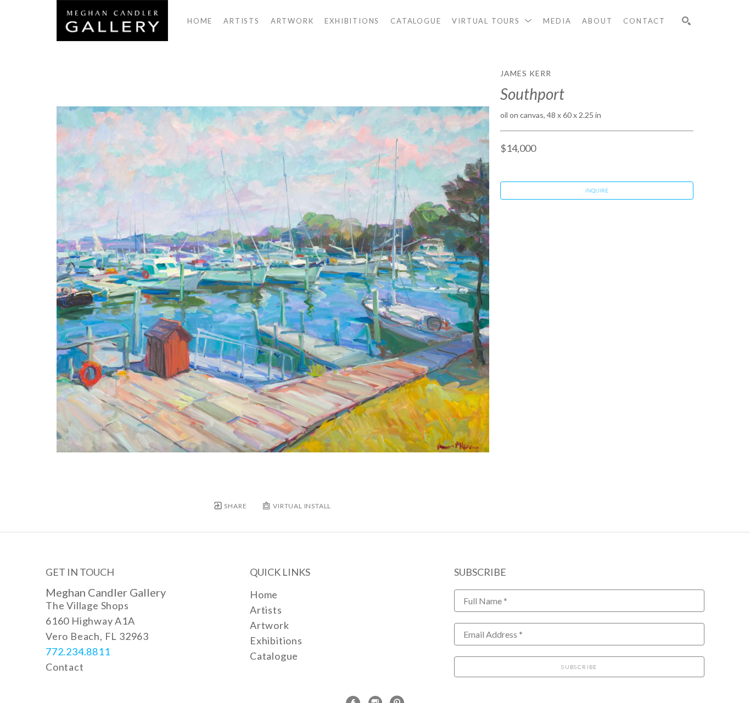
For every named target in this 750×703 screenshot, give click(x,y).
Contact (65, 667)
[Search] (686, 20)
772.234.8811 (78, 651)
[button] (492, 20)
